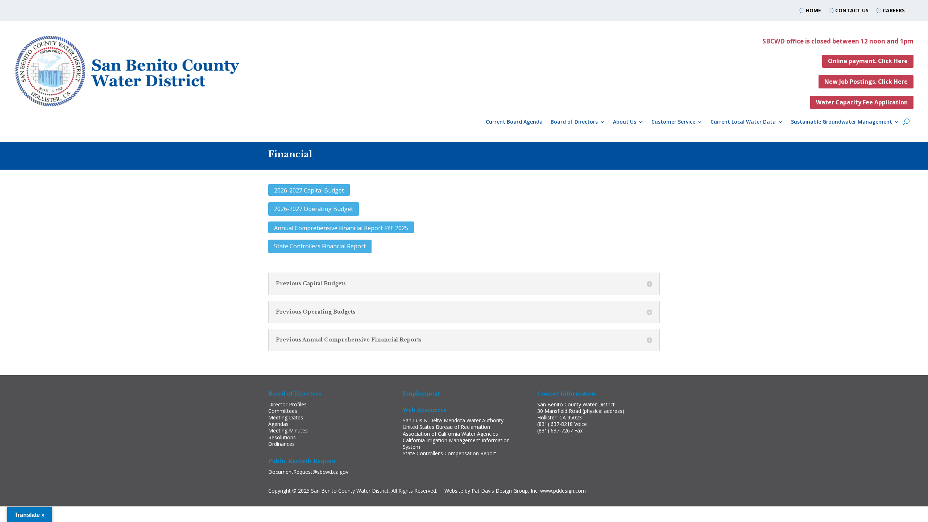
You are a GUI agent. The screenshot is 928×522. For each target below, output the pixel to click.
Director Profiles (287, 404)
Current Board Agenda (514, 122)
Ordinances (281, 443)
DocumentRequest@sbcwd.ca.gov (308, 471)
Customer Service (673, 122)
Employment (421, 393)
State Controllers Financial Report (320, 246)
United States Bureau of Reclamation (446, 426)
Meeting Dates (285, 417)
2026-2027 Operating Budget (313, 209)
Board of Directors (574, 122)
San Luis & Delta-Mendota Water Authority (453, 420)
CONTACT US (852, 10)
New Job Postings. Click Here (866, 82)
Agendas (278, 423)
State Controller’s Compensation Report (449, 453)
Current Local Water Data (743, 122)
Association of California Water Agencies (450, 433)
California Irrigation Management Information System (456, 443)
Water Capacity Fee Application (862, 102)
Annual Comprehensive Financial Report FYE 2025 (341, 228)
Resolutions (282, 437)
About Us (624, 122)
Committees (282, 410)
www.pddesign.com (563, 490)
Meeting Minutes (288, 430)
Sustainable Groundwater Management (841, 122)
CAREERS (894, 10)
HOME (812, 10)
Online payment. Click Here (868, 61)
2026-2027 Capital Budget (309, 190)
